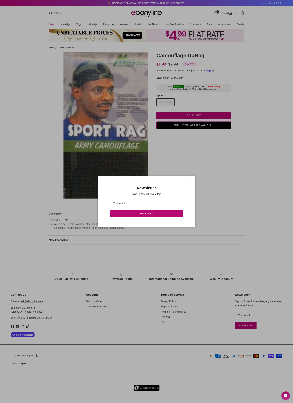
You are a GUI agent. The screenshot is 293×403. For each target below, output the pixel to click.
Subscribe (146, 213)
